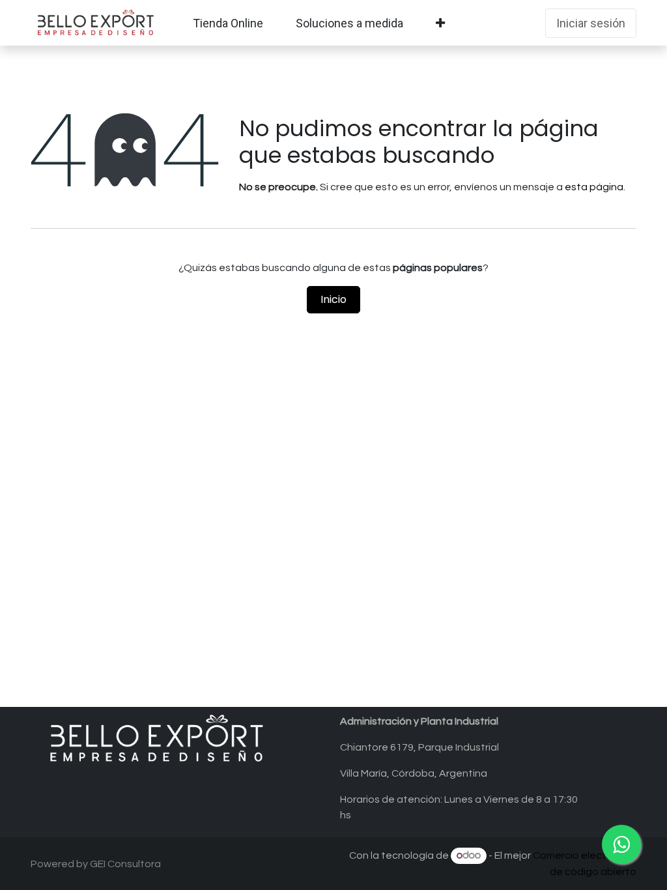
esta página (594, 187)
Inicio (333, 299)
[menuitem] (228, 23)
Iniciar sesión (590, 23)
